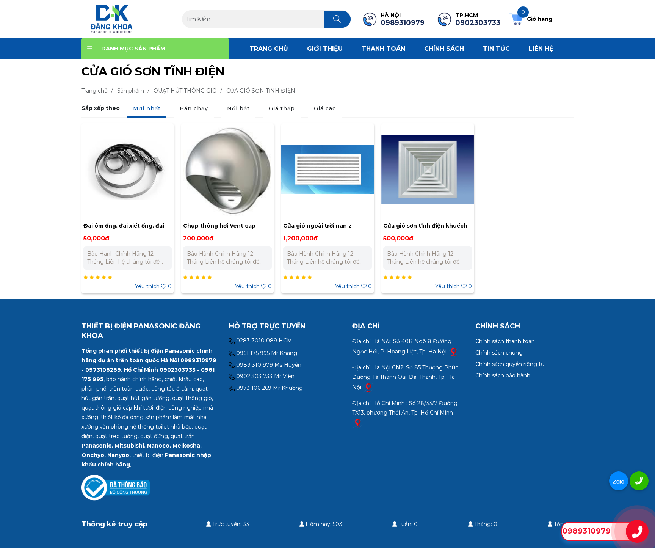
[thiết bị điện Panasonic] (111, 18)
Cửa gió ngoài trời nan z (317, 225)
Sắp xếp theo (100, 108)
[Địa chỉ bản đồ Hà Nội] (453, 351)
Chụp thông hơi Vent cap (219, 225)
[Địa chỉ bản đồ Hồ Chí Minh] (358, 422)
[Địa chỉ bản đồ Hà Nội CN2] (368, 386)
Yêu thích (153, 286)
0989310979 (586, 530)
